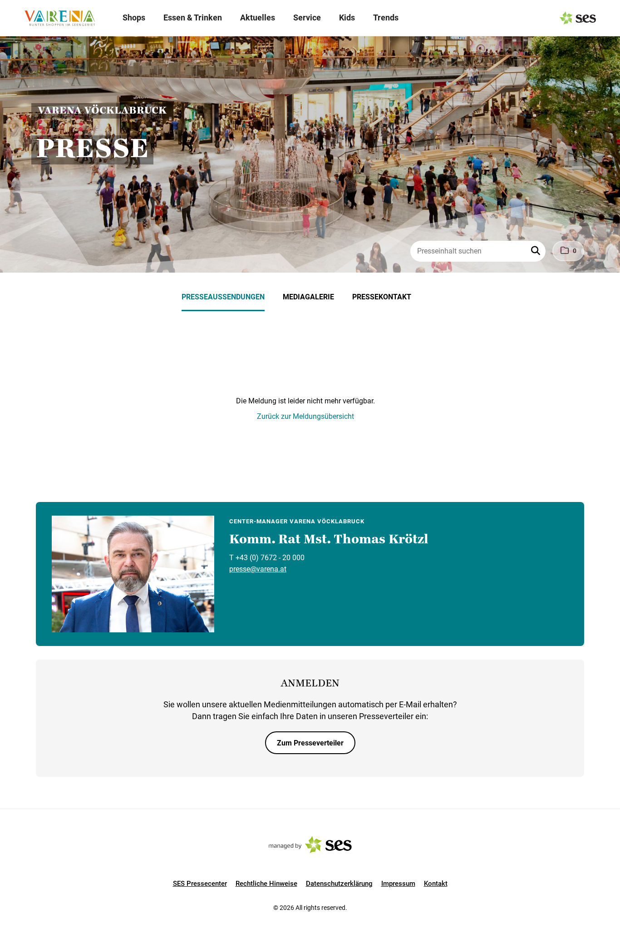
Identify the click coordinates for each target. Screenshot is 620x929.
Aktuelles (257, 17)
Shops (134, 17)
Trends (386, 17)
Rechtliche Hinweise (266, 883)
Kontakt (436, 883)
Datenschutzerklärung (339, 883)
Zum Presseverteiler (310, 743)
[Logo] (59, 18)
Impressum (398, 883)
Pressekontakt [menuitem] (381, 297)
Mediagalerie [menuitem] (308, 297)
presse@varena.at (257, 569)
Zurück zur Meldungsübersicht (305, 416)
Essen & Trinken (192, 17)
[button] (536, 251)
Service (307, 17)
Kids (347, 17)
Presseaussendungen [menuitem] (223, 297)
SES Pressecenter (200, 883)
